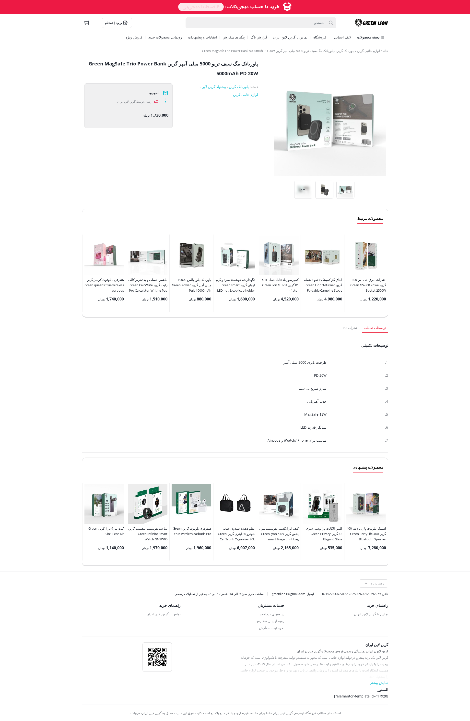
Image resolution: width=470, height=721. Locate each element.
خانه (385, 51)
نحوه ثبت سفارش (271, 627)
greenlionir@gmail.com (288, 594)
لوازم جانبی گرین (368, 51)
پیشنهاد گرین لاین (213, 86)
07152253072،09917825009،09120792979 (351, 594)
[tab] (375, 328)
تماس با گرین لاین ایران (371, 614)
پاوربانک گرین (345, 51)
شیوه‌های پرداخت (272, 614)
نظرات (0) (350, 327)
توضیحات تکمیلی (375, 327)
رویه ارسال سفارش (270, 621)
